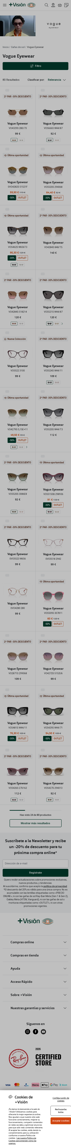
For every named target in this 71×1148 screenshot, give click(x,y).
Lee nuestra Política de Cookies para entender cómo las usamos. (22, 1141)
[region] (35, 1119)
